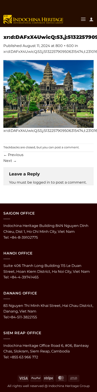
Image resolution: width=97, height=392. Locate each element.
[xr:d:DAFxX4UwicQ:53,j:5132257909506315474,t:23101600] (48, 93)
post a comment (67, 147)
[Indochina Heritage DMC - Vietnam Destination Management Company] (33, 19)
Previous (13, 155)
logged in (41, 182)
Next (10, 161)
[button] (83, 19)
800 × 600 (64, 46)
